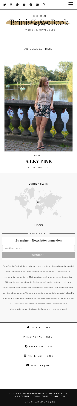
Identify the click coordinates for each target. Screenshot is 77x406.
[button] (71, 5)
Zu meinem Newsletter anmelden (39, 240)
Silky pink (38, 161)
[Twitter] (4, 4)
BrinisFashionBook (31, 393)
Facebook (40, 346)
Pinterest (40, 356)
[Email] (37, 4)
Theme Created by (38, 402)
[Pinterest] (17, 4)
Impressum (21, 396)
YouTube (40, 365)
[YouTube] (24, 4)
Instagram (40, 337)
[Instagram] (11, 4)
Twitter (40, 327)
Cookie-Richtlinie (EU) (49, 396)
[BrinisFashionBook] (38, 23)
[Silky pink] (38, 105)
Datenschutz (58, 393)
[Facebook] (31, 4)
